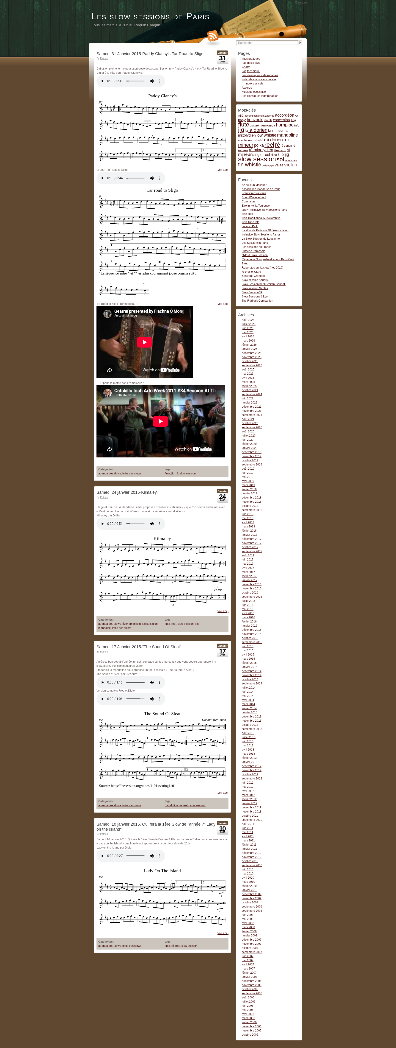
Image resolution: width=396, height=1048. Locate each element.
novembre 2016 (251, 588)
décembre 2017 (251, 539)
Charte (246, 67)
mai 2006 (247, 1010)
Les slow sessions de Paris (150, 16)
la (246, 130)
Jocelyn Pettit (250, 226)
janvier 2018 (249, 534)
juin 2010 (247, 869)
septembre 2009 (252, 906)
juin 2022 (247, 398)
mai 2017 (247, 563)
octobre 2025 (250, 361)
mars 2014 (248, 704)
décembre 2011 (251, 807)
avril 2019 (248, 481)
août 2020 (248, 431)
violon (290, 165)
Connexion (301, 2)
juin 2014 (247, 691)
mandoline (171, 805)
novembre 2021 (251, 410)
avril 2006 (248, 1014)
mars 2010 (248, 881)
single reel (261, 154)
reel (173, 623)
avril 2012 (248, 791)
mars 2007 (248, 968)
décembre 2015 (251, 629)
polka (259, 145)
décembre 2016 (251, 584)
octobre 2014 (250, 679)
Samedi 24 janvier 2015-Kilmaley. (127, 492)
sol (197, 623)
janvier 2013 (249, 762)
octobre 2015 (250, 638)
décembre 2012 (251, 766)
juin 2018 (247, 514)
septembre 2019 (252, 464)
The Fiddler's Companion (257, 300)
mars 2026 (248, 340)
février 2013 (249, 757)
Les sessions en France (256, 247)
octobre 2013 (250, 724)
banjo (242, 120)
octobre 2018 (250, 505)
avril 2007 (248, 964)
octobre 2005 (250, 1034)
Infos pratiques (251, 58)
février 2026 (249, 344)
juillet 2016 (249, 600)
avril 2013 (248, 749)
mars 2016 (248, 617)
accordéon (284, 115)
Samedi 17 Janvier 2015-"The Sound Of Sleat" (138, 646)
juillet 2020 (249, 435)
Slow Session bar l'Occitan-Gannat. (264, 284)
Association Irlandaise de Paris (261, 189)
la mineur (276, 130)
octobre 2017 (250, 547)
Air (296, 115)
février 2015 (249, 662)
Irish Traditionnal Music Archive (261, 218)
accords (269, 115)
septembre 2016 (252, 596)
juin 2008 (247, 914)
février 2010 (249, 886)
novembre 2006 (251, 985)
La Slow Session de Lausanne (261, 238)
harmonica (267, 125)
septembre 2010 (252, 865)
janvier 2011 (249, 848)
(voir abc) (222, 169)
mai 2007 (247, 960)
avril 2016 (248, 613)
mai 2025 (247, 373)
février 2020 (249, 444)
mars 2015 (248, 658)
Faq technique (251, 71)
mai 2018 (247, 518)
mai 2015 (247, 650)
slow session (188, 473)
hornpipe (285, 124)
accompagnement (254, 115)
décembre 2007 (251, 939)
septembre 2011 (252, 819)
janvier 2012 (249, 803)
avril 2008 (248, 923)
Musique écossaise (254, 91)
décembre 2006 (251, 981)
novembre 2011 (251, 811)
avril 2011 (248, 836)
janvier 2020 (249, 448)
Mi (261, 140)
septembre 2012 (252, 778)
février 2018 (249, 530)
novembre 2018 (251, 501)
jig (172, 473)
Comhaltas (248, 201)
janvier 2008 (249, 935)
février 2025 (249, 386)
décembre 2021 (251, 406)
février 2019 (249, 489)
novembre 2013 (251, 720)
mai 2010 (247, 873)
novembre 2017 (251, 543)
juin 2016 (247, 605)
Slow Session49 (252, 292)
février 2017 (249, 576)
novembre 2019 (251, 456)
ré (177, 473)
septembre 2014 (252, 683)
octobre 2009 (250, 902)
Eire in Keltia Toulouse (256, 205)
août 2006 (248, 997)
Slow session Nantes (255, 288)
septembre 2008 (252, 910)
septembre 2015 (252, 642)
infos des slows (131, 473)
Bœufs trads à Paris (254, 193)
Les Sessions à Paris (255, 242)
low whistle (266, 135)
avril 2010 (248, 877)
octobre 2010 (250, 861)
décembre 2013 (251, 716)
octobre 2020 (250, 423)
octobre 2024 (250, 390)
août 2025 (248, 369)
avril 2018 (248, 522)
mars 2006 (248, 1018)
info (297, 125)
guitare (254, 125)
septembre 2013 (252, 729)
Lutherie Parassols (253, 251)
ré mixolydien (261, 150)
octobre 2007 (250, 948)
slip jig (283, 154)
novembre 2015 (251, 634)
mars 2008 (248, 927)
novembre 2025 (251, 357)
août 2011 (248, 824)
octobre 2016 (250, 592)
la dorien (257, 130)
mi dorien (273, 139)
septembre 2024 (252, 394)
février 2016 (249, 621)
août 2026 (248, 320)
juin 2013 (247, 741)
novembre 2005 (251, 1030)
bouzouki (255, 119)
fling (293, 120)
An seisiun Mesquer (254, 185)
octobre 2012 (250, 774)
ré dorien (286, 145)
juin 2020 (247, 439)
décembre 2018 (251, 497)
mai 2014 (247, 696)
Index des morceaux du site (259, 79)
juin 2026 (247, 328)
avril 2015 (248, 654)
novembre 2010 (251, 857)
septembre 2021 (252, 415)
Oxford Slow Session (255, 255)
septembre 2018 (252, 510)
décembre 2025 (251, 353)
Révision (280, 150)
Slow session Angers (255, 280)
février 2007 (249, 972)
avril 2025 (248, 377)
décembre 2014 (251, 671)
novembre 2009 (251, 898)
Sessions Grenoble (254, 275)
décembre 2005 (251, 1026)
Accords (247, 87)
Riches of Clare (251, 271)
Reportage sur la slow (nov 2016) (262, 267)
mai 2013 (247, 745)
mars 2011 (248, 840)
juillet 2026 (249, 324)
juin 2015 (247, 646)
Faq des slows (251, 62)
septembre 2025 (252, 365)
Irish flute (247, 214)
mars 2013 (248, 753)
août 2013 (248, 733)
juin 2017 (247, 559)
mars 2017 (248, 572)
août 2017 (248, 555)
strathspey (291, 160)
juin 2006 (247, 1005)
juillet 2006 (249, 1001)
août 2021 (248, 419)
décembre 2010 (251, 853)
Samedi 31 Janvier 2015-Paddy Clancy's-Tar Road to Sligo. (150, 53)
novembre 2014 (251, 675)
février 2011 (249, 844)
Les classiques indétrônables (260, 75)
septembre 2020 (252, 427)
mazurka (254, 140)
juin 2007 (247, 956)
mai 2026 (247, 332)
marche (243, 140)
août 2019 (248, 468)
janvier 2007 (249, 976)
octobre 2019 (250, 460)
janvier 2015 (249, 667)
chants (268, 120)
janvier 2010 (249, 890)
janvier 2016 (249, 625)
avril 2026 (248, 336)
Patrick (104, 58)
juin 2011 (247, 828)
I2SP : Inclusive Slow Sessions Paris (264, 209)
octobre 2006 (250, 989)
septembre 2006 (252, 993)
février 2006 (249, 1022)
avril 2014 (248, 700)
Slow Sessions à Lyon (255, 296)
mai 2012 (247, 786)
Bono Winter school (254, 197)
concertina (281, 120)
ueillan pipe (268, 165)
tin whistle (249, 165)
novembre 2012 (251, 770)
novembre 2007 (251, 943)
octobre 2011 (250, 815)
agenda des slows (109, 473)
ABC (241, 115)
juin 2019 (247, 472)
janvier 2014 (249, 712)
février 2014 (249, 708)
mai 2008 (247, 919)
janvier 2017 (249, 580)
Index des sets (254, 83)
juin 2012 (247, 782)
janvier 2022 (249, 402)
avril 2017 (248, 567)
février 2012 (249, 799)
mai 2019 (247, 477)
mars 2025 (248, 382)
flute (167, 473)
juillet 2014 (249, 687)
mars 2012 (248, 795)
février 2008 (249, 931)
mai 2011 (247, 832)
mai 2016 (247, 609)
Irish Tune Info (250, 222)
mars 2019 (248, 485)
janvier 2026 (249, 348)
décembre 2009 (251, 894)
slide (274, 155)
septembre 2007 (252, 952)
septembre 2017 (252, 551)
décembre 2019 (251, 452)
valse (279, 165)
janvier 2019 (249, 493)
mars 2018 (248, 526)
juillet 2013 (249, 737)
